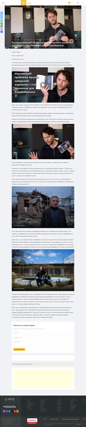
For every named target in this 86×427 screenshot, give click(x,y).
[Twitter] (1, 18)
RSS (84, 419)
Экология (43, 401)
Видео (84, 399)
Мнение (72, 409)
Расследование (30, 403)
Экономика (43, 399)
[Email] (1, 29)
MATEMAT (78, 424)
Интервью (73, 407)
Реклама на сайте (54, 419)
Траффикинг (59, 409)
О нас (45, 419)
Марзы (42, 403)
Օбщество (29, 405)
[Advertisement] (43, 378)
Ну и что (29, 399)
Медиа (58, 411)
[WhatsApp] (1, 23)
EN (72, 2)
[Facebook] (1, 12)
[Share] (1, 31)
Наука (72, 403)
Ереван (72, 401)
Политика (29, 409)
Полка (28, 401)
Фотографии (73, 405)
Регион (58, 405)
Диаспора (59, 403)
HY (66, 2)
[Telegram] (1, 21)
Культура (42, 405)
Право (28, 407)
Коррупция (73, 399)
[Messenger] (1, 15)
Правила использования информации (70, 419)
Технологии (59, 407)
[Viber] (1, 26)
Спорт (42, 407)
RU (69, 2)
